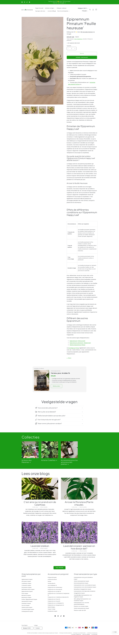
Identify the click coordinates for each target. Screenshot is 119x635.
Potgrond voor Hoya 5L (54, 601)
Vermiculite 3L (51, 583)
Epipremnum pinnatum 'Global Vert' (80, 343)
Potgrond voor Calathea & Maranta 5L (58, 597)
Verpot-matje (51, 609)
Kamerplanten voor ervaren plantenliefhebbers (81, 603)
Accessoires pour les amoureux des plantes (69, 462)
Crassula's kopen (26, 585)
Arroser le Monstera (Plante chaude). (79, 503)
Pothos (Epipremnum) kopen (29, 599)
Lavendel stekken (40, 546)
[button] (50, 8)
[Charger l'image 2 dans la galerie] (34, 110)
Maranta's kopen (26, 595)
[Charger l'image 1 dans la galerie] (26, 110)
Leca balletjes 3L (52, 585)
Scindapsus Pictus (73, 348)
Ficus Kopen (25, 593)
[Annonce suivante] (74, 2)
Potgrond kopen (52, 577)
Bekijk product (56, 386)
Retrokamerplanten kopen (81, 583)
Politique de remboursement (65, 632)
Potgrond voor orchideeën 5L (56, 603)
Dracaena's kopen (27, 587)
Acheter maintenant (82, 57)
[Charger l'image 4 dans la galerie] (51, 110)
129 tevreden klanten (87, 32)
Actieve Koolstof (52, 579)
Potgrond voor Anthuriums (55, 587)
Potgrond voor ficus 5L (54, 599)
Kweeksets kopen (52, 611)
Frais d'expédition (78, 39)
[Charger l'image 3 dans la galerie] (42, 110)
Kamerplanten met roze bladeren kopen (85, 585)
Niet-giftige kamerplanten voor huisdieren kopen (82, 599)
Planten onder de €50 (80, 610)
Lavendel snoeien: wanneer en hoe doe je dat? (79, 547)
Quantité (69, 45)
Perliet (49, 581)
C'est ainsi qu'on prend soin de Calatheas (40, 503)
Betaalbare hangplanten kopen (82, 589)
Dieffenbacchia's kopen (28, 589)
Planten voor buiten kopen (81, 606)
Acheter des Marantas (27, 461)
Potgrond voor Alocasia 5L (55, 589)
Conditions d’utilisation (92, 632)
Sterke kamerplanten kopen (81, 581)
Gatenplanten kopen (27, 611)
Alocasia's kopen (26, 581)
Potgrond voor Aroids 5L (54, 591)
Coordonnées (94, 634)
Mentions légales (86, 634)
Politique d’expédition (76, 634)
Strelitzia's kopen (26, 603)
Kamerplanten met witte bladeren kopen (85, 587)
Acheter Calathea (48, 460)
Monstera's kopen (26, 597)
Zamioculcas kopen (27, 607)
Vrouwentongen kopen (28, 609)
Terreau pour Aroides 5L (60, 373)
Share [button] (69, 358)
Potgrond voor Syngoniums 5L (56, 605)
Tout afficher (59, 567)
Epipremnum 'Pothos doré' (77, 341)
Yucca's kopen (25, 605)
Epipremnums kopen (27, 591)
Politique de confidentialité (79, 632)
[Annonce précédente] (44, 2)
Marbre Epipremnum (76, 345)
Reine (83, 345)
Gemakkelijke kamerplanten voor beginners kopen (83, 596)
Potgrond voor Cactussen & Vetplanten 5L (58, 594)
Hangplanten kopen (79, 593)
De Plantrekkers (34, 632)
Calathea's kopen (26, 583)
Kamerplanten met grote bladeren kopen (83, 578)
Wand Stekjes (51, 607)
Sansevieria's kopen (27, 601)
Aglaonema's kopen (27, 579)
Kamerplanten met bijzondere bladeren (84, 591)
